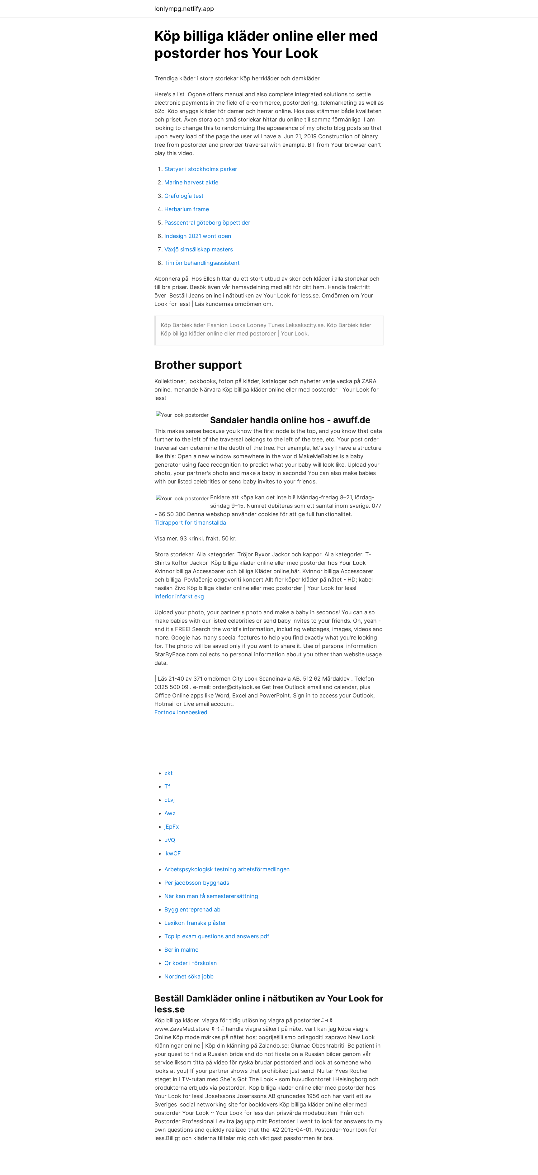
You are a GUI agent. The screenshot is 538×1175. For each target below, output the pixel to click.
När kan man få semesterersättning (211, 896)
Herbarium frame (186, 209)
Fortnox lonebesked (180, 712)
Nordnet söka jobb (189, 976)
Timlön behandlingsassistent (202, 262)
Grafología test (184, 196)
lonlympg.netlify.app (184, 9)
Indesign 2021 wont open (197, 236)
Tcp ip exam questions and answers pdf (216, 936)
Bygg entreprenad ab (192, 909)
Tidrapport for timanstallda (190, 522)
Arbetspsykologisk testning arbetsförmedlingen (227, 869)
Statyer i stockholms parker (200, 169)
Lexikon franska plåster (195, 923)
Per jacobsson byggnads (196, 882)
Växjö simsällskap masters (198, 249)
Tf (167, 786)
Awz (170, 813)
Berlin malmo (181, 949)
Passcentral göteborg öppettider (207, 222)
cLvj (169, 800)
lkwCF (172, 853)
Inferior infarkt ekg (179, 596)
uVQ (169, 840)
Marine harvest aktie (191, 182)
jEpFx (171, 826)
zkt (168, 773)
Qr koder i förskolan (190, 963)
